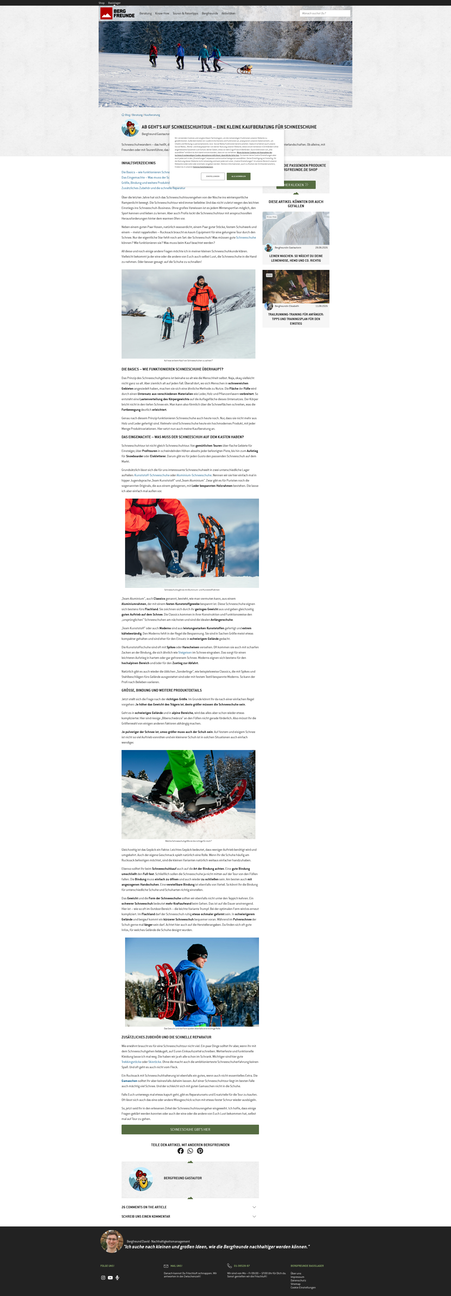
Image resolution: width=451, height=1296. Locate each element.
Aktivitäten (228, 13)
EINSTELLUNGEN (212, 176)
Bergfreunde (210, 13)
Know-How (162, 13)
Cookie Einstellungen (303, 1287)
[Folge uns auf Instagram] (103, 1279)
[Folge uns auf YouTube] (110, 1279)
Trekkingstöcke (131, 1062)
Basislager (114, 3)
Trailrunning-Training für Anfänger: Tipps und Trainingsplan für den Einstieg (296, 319)
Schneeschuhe (246, 237)
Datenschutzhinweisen (203, 166)
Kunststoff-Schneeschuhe (152, 475)
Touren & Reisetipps (185, 13)
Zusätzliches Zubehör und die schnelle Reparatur (153, 188)
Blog (127, 115)
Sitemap (296, 1284)
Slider (269, 275)
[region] (226, 158)
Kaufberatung (152, 115)
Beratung (146, 13)
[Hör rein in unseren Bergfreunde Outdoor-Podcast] (117, 1279)
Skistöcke (154, 1062)
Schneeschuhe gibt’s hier (190, 1129)
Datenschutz (298, 1280)
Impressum (297, 1277)
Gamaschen (129, 1081)
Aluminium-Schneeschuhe (194, 475)
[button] (181, 1151)
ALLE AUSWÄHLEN (239, 176)
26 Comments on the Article (144, 1207)
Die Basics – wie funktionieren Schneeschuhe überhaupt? (159, 172)
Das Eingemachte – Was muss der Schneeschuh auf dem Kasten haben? (169, 177)
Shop (102, 3)
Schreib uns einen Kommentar (146, 1216)
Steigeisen (185, 652)
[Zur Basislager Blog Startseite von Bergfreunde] (118, 13)
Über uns (296, 1273)
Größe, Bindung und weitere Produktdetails (149, 183)
